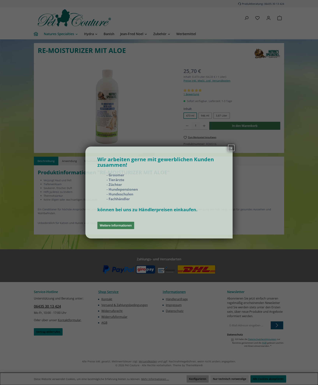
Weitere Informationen (116, 225)
